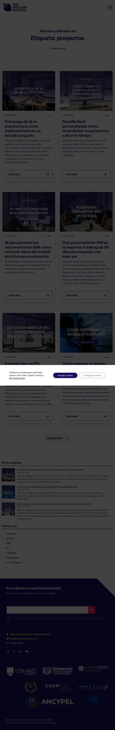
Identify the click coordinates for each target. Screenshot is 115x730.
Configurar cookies (92, 375)
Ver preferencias (17, 378)
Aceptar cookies (65, 375)
